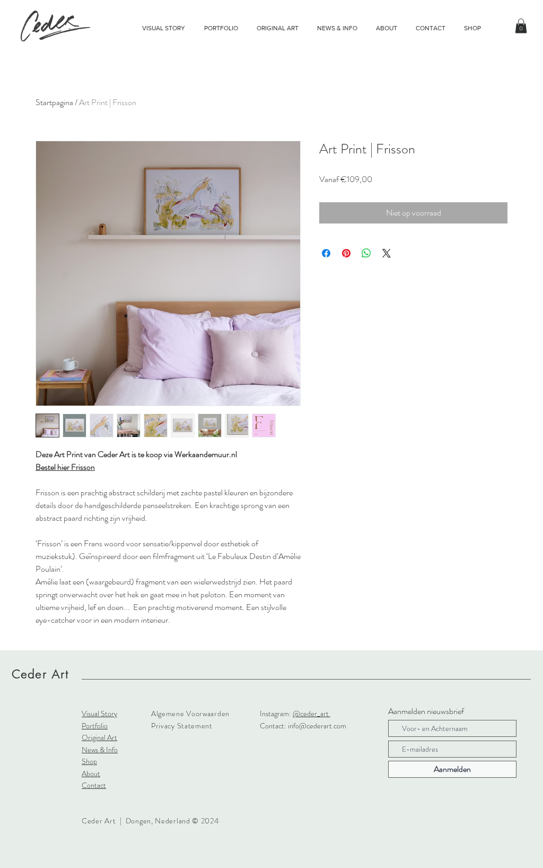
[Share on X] (386, 253)
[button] (521, 26)
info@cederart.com (317, 725)
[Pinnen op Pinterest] (346, 253)
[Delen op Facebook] (326, 253)
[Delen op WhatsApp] (366, 253)
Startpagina (54, 102)
